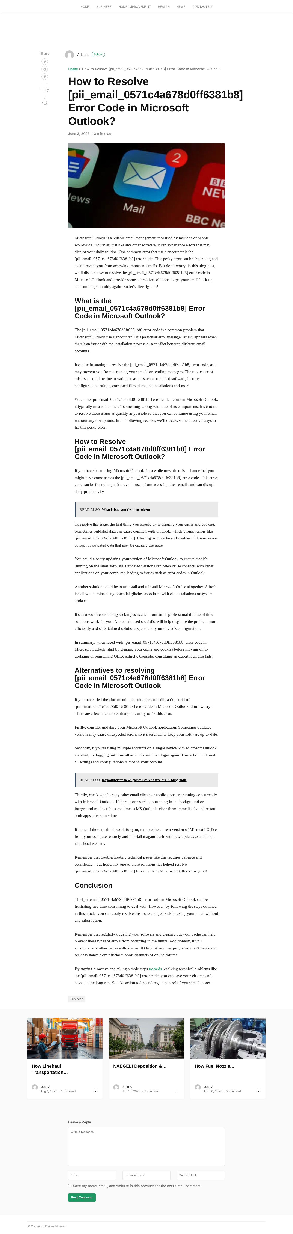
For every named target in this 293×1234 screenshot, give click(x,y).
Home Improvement (135, 6)
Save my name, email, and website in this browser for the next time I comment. (137, 1186)
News (181, 6)
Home (84, 6)
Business (104, 6)
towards (155, 969)
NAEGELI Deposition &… (140, 1066)
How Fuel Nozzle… (214, 1066)
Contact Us (202, 6)
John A (45, 1086)
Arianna (90, 54)
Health (164, 6)
